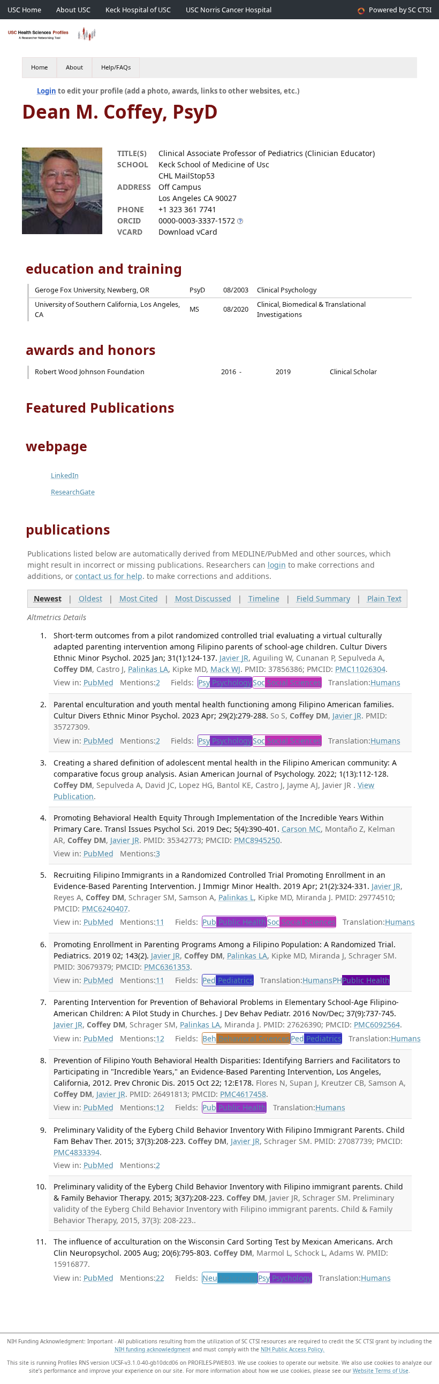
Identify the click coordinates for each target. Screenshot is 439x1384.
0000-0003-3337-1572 (196, 220)
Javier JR (234, 658)
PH (361, 980)
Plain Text (384, 598)
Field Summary (323, 598)
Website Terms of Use (380, 1370)
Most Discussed (203, 598)
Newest (48, 598)
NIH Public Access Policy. (292, 1349)
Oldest (90, 598)
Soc (287, 682)
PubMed (98, 682)
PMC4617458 (243, 1094)
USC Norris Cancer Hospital (228, 9)
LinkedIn (65, 475)
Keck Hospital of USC (138, 9)
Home (39, 67)
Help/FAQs (116, 67)
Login (46, 91)
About (74, 67)
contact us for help (108, 576)
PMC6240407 (105, 908)
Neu (229, 1278)
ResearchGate (73, 492)
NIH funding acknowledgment (153, 1349)
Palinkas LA (148, 669)
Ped (227, 980)
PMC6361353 (167, 967)
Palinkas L (236, 897)
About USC (73, 9)
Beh (246, 1038)
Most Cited (138, 598)
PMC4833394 (77, 1152)
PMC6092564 (377, 1024)
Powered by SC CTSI (400, 9)
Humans (385, 682)
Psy (225, 682)
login (277, 565)
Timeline (263, 598)
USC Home (24, 9)
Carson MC (301, 829)
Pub (234, 922)
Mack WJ (225, 669)
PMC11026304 (360, 669)
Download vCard (187, 232)
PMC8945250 (257, 840)
